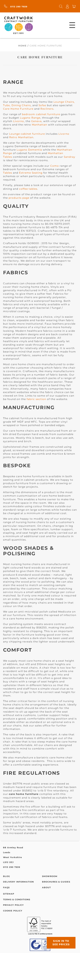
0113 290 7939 (18, 6)
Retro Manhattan (21, 137)
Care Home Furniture (18, 108)
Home (22, 45)
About (46, 887)
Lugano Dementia (29, 149)
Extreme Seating (30, 172)
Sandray (69, 156)
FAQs (6, 887)
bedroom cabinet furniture (41, 114)
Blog (6, 876)
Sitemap (8, 893)
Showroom (49, 876)
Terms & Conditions (16, 899)
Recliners (47, 108)
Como (54, 165)
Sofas (42, 105)
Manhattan (39, 124)
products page (19, 197)
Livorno (18, 121)
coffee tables (28, 188)
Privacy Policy (13, 905)
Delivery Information (18, 881)
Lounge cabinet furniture (27, 133)
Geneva (36, 121)
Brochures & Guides (56, 881)
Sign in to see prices (61, 942)
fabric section (36, 399)
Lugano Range (30, 117)
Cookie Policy (12, 910)
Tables (7, 172)
